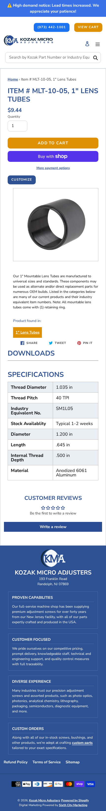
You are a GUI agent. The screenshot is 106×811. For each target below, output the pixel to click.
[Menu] (97, 43)
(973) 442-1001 (51, 27)
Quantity (14, 116)
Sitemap (73, 762)
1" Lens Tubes (27, 332)
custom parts (82, 742)
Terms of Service (47, 762)
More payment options (53, 168)
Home (13, 79)
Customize (21, 179)
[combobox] (53, 57)
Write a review (53, 527)
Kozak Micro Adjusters (44, 800)
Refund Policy (16, 762)
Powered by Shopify (75, 800)
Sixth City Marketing (73, 805)
